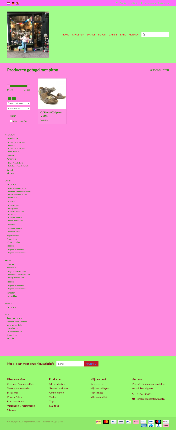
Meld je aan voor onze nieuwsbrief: (30, 363)
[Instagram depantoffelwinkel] (166, 363)
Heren (102, 34)
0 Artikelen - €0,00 (128, 3)
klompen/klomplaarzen (17, 322)
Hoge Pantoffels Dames (17, 188)
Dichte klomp (13, 214)
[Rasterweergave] (9, 98)
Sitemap (11, 409)
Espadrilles (12, 239)
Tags (158, 70)
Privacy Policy (14, 397)
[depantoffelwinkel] (30, 35)
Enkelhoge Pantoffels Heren (19, 275)
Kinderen (78, 34)
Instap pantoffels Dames (17, 194)
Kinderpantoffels (14, 332)
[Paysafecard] (143, 421)
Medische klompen (15, 220)
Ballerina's (12, 197)
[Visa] (113, 421)
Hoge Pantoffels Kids (16, 163)
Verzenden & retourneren (21, 405)
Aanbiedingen (56, 392)
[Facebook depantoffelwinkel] (130, 363)
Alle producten (57, 383)
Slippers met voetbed (16, 250)
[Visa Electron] (150, 421)
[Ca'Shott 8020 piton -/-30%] (52, 93)
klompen (10, 155)
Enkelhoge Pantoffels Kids (18, 166)
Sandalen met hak (15, 228)
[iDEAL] (98, 421)
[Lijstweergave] (14, 98)
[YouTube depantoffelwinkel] (154, 363)
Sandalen (11, 170)
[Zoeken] (143, 34)
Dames (91, 34)
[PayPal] (158, 425)
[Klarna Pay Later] (165, 425)
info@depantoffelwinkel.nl (151, 398)
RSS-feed (54, 405)
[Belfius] (165, 421)
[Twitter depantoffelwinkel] (136, 363)
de (13, 3)
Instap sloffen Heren (16, 277)
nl (8, 3)
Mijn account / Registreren (156, 3)
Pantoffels (11, 159)
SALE (123, 34)
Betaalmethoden (16, 401)
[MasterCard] (105, 421)
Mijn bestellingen (100, 388)
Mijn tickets (97, 392)
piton (166, 70)
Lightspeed (58, 421)
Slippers (10, 173)
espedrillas (12, 296)
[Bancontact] (128, 421)
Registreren (97, 383)
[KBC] (150, 425)
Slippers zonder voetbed (17, 253)
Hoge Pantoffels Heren (17, 272)
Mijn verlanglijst (99, 397)
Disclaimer (12, 392)
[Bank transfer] (120, 421)
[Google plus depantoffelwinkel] (142, 363)
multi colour (20, 121)
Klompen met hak (15, 217)
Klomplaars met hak (16, 211)
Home (65, 34)
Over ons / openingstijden (21, 383)
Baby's (113, 34)
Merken (134, 34)
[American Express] (143, 425)
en (17, 3)
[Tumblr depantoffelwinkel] (160, 363)
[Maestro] (158, 421)
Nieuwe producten (59, 388)
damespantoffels (14, 318)
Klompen (11, 201)
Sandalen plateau (14, 231)
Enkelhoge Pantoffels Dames (19, 191)
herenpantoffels (14, 325)
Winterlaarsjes (13, 242)
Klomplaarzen (13, 205)
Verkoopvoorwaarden (18, 388)
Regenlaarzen (13, 138)
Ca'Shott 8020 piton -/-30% (51, 114)
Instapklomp (13, 208)
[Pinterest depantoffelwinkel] (148, 363)
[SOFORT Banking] (135, 421)
